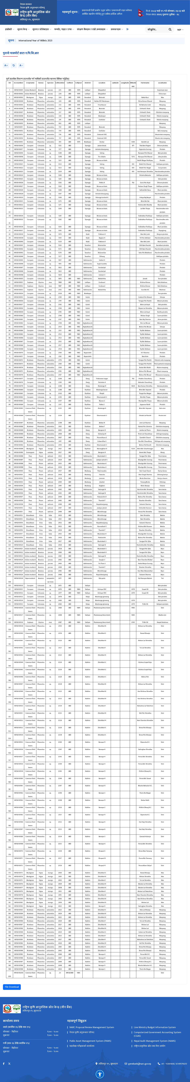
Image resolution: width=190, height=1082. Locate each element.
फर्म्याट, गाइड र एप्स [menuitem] (63, 29)
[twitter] (9, 1064)
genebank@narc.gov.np (139, 1064)
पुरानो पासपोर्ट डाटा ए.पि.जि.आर (21, 53)
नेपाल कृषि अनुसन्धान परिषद (81, 1032)
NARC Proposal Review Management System (91, 1027)
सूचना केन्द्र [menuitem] (22, 29)
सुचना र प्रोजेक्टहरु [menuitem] (41, 29)
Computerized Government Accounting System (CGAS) (157, 1034)
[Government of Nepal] (12, 12)
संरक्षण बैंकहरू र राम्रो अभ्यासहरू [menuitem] (91, 29)
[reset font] (14, 65)
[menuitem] (127, 29)
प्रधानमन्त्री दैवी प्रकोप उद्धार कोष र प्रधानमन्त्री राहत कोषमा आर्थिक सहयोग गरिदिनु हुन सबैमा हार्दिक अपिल (107, 13)
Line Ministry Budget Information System (155, 1027)
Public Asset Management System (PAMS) (90, 1041)
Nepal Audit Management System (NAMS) (155, 1041)
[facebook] (3, 1064)
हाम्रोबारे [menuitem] (8, 29)
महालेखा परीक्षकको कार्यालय (81, 1046)
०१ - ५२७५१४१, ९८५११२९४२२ (174, 1064)
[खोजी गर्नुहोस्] (170, 29)
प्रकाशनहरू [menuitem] (116, 29)
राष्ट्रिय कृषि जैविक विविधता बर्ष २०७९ (35, 41)
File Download (12, 987)
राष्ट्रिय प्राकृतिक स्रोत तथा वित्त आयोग (149, 1046)
